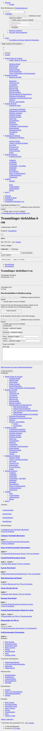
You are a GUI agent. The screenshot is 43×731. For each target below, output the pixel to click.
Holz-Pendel (13, 382)
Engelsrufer (13, 476)
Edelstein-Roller (14, 458)
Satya (7, 653)
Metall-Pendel (13, 380)
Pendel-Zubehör (14, 384)
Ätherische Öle (14, 393)
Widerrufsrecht (10, 668)
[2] (6, 255)
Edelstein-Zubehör (15, 437)
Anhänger (12, 473)
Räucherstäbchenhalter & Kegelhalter (25, 414)
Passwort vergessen (15, 30)
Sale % (7, 192)
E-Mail (5, 339)
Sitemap (7, 695)
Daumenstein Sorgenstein (17, 431)
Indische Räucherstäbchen (22, 409)
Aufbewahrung (14, 497)
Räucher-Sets (13, 399)
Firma (11, 336)
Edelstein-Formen (15, 435)
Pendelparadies (10, 651)
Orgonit (11, 454)
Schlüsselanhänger (15, 488)
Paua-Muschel (14, 484)
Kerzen (15, 424)
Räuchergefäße (14, 401)
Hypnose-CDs (14, 463)
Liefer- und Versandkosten (13, 692)
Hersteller (8, 683)
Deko (11, 493)
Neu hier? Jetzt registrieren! (18, 32)
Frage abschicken (7, 371)
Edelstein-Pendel (14, 378)
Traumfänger (12, 231)
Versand (18, 242)
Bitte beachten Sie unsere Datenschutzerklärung (16, 367)
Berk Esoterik (9, 642)
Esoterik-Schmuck (11, 154)
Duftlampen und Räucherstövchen (20, 418)
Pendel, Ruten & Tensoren (13, 58)
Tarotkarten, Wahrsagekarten (18, 446)
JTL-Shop (16, 728)
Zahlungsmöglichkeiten (12, 693)
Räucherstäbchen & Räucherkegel (20, 405)
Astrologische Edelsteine (17, 429)
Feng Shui (12, 461)
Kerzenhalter (17, 426)
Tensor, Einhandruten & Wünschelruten (22, 388)
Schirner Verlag (10, 655)
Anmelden (15, 27)
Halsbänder (13, 480)
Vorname (12, 328)
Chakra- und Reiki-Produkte (18, 459)
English (11, 4)
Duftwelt (12, 420)
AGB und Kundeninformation (15, 664)
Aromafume (13, 395)
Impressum (8, 666)
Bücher (11, 499)
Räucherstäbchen (10, 681)
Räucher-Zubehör (15, 403)
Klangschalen (13, 465)
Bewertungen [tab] (9, 266)
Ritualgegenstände (15, 450)
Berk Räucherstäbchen (20, 407)
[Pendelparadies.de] (20, 8)
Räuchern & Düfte (11, 75)
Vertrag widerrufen (7, 719)
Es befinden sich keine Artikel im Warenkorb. (24, 40)
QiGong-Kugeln (14, 467)
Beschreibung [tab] (9, 264)
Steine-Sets (12, 439)
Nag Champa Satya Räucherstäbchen (25, 410)
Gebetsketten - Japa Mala (17, 478)
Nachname (13, 332)
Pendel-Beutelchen (15, 386)
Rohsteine (12, 442)
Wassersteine (13, 444)
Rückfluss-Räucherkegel (17, 416)
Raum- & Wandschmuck (17, 486)
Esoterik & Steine (11, 104)
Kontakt (7, 690)
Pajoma (7, 649)
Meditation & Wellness (12, 136)
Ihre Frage (6, 347)
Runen (11, 469)
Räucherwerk (13, 397)
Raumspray (13, 392)
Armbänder (13, 475)
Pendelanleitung (8, 518)
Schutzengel (13, 490)
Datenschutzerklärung (12, 662)
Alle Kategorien (12, 44)
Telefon (11, 341)
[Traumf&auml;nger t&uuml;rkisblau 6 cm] (15, 213)
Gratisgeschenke (8, 510)
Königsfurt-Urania (11, 646)
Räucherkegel (17, 412)
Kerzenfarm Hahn (11, 644)
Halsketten (12, 482)
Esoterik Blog (7, 514)
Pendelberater (7, 521)
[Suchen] (25, 12)
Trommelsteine (14, 441)
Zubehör (8, 179)
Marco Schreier (10, 648)
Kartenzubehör (14, 448)
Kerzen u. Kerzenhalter (17, 422)
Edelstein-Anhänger (15, 433)
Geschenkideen (14, 495)
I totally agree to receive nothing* (23, 20)
